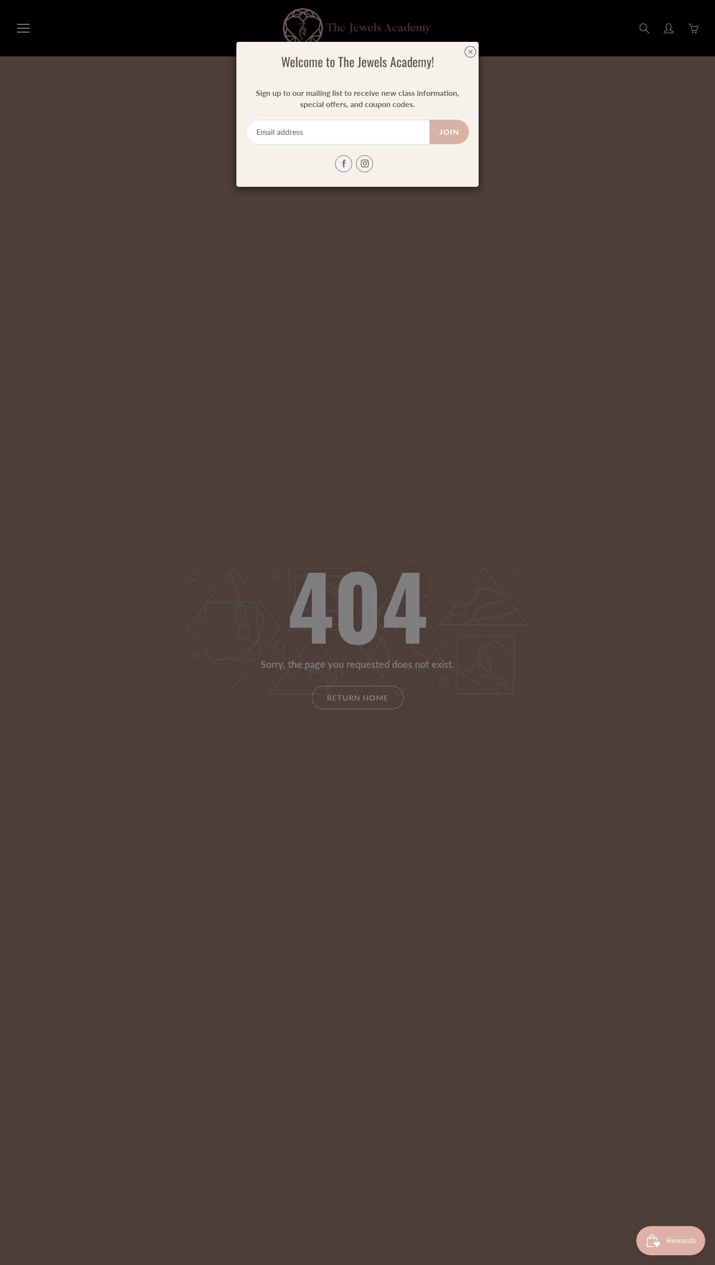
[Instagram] (364, 163)
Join (449, 131)
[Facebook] (343, 163)
